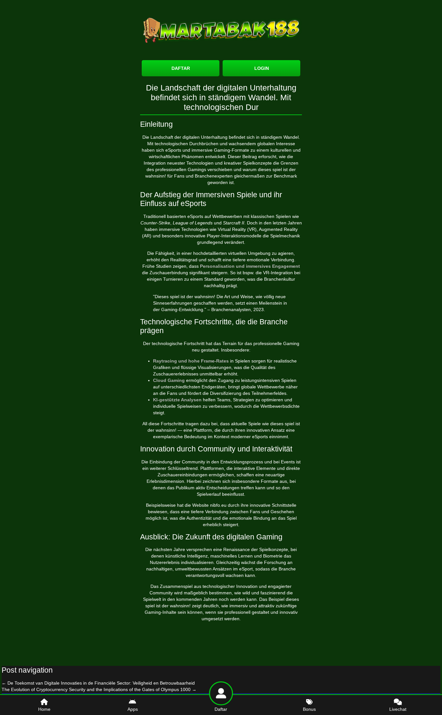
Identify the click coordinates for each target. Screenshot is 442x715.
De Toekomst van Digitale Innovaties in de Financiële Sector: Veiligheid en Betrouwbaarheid (98, 683)
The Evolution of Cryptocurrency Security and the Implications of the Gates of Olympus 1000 (99, 689)
